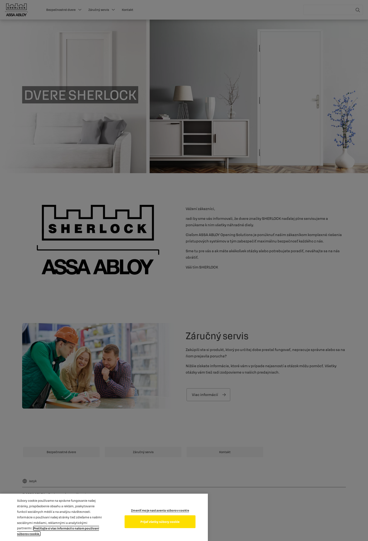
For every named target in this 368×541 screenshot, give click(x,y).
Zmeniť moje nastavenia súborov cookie (160, 510)
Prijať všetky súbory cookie (160, 522)
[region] (104, 517)
